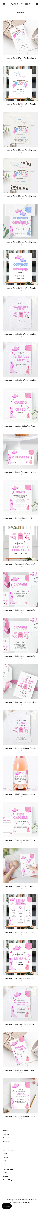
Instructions (7, 1176)
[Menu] (37, 4)
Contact (5, 1153)
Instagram (6, 1141)
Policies (5, 1157)
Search (5, 1173)
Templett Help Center (10, 1180)
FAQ (4, 1161)
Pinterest (6, 1138)
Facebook (6, 1134)
